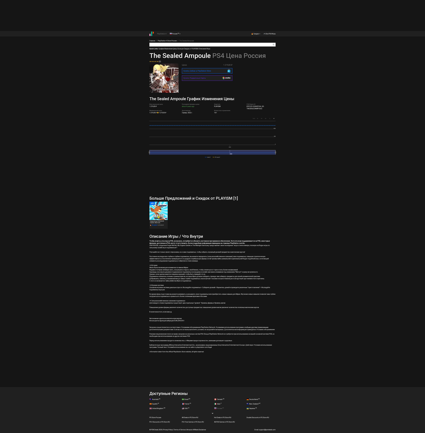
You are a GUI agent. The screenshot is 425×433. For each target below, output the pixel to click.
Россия (175, 34)
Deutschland (254, 399)
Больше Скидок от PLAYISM (188, 49)
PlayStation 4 (161, 34)
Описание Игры (204, 49)
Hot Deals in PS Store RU (222, 417)
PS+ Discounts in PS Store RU (159, 422)
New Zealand (254, 404)
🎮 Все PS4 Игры (270, 34)
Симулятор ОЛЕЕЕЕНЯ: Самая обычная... (157, 221)
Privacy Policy (168, 430)
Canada (220, 399)
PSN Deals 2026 (156, 430)
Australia (156, 399)
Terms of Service (180, 430)
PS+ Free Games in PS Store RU (193, 422)
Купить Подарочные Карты (194, 78)
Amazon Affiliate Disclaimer (196, 430)
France (187, 404)
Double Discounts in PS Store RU (258, 417)
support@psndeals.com (267, 430)
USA (186, 408)
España (155, 404)
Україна (253, 408)
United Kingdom (158, 408)
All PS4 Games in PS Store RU (224, 422)
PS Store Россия (155, 417)
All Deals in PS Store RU (190, 417)
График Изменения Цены (168, 49)
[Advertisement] (212, 15)
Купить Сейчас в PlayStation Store (197, 71)
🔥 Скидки (255, 34)
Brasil (187, 399)
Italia (219, 404)
